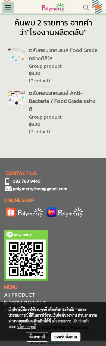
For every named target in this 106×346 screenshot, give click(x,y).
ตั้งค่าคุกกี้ (37, 336)
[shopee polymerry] (24, 211)
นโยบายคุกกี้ (26, 326)
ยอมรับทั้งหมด (65, 336)
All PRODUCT (19, 295)
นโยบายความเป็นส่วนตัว (70, 320)
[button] (84, 8)
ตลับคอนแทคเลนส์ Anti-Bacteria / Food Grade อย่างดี (62, 101)
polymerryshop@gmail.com (39, 188)
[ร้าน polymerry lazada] (65, 211)
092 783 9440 (26, 181)
